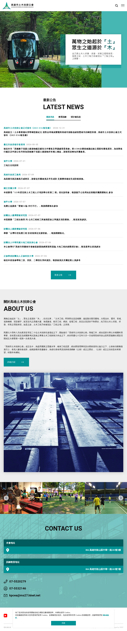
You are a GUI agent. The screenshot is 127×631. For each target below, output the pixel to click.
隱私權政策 (7, 627)
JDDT (121, 627)
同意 (63, 623)
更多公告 (58, 275)
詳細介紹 (11, 362)
